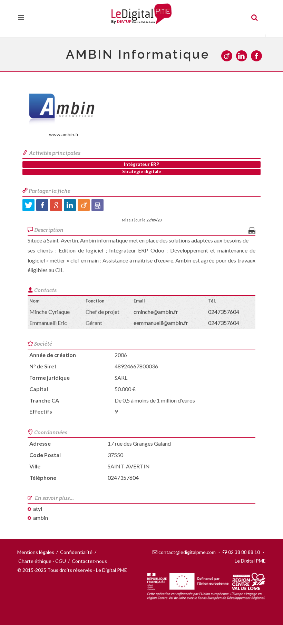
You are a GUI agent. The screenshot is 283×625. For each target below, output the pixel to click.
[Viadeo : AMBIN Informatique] (228, 56)
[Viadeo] (84, 205)
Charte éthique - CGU (42, 561)
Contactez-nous (89, 561)
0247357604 (223, 311)
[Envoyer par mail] (97, 205)
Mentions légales (35, 552)
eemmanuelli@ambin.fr (161, 322)
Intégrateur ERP (141, 164)
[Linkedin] (70, 205)
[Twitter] (28, 205)
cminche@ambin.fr (156, 311)
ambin (40, 517)
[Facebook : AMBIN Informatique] (258, 56)
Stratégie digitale (141, 171)
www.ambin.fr (64, 134)
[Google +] (56, 205)
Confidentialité (76, 552)
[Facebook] (42, 205)
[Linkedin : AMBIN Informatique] (243, 56)
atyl (37, 508)
